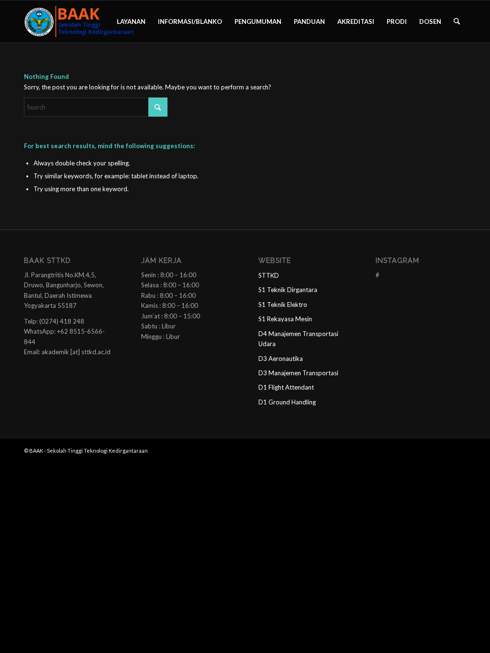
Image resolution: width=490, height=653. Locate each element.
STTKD (268, 275)
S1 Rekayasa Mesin (285, 319)
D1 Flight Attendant (286, 387)
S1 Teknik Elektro (282, 304)
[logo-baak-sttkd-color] (79, 21)
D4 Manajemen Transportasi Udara (298, 339)
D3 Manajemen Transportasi (298, 373)
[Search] (456, 21)
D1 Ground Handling (287, 402)
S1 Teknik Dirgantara (287, 290)
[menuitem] (131, 21)
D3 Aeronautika (280, 358)
